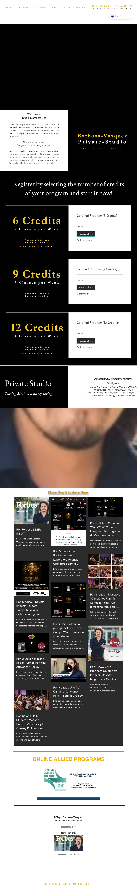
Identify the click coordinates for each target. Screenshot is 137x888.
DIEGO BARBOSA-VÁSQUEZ (112, 5)
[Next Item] (79, 843)
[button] (86, 234)
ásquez (22, 124)
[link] (100, 215)
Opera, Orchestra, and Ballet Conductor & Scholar (112, 8)
